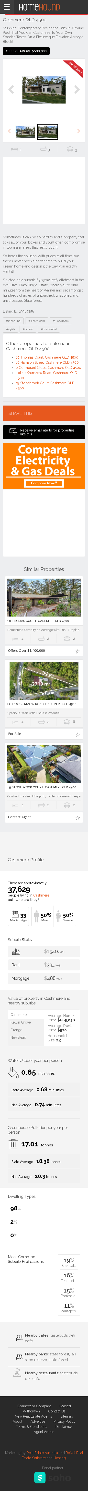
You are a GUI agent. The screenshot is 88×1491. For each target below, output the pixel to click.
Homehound (44, 7)
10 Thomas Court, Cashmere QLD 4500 (47, 357)
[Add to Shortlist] (77, 651)
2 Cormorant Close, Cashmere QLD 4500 (48, 368)
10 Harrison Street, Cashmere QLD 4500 (47, 362)
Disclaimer (63, 1427)
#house (28, 329)
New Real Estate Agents (33, 1416)
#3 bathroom (36, 321)
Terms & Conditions (31, 1427)
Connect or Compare (34, 1406)
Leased (65, 1406)
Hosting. (60, 1458)
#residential (49, 329)
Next (77, 94)
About (17, 1421)
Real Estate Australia (42, 1453)
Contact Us (57, 1411)
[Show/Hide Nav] (7, 7)
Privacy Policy (65, 1421)
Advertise (38, 1421)
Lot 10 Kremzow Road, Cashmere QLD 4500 (42, 704)
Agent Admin (44, 1432)
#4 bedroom (61, 321)
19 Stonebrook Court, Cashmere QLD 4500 (41, 787)
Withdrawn (31, 1411)
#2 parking (13, 321)
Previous (11, 94)
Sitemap (66, 1416)
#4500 (10, 329)
